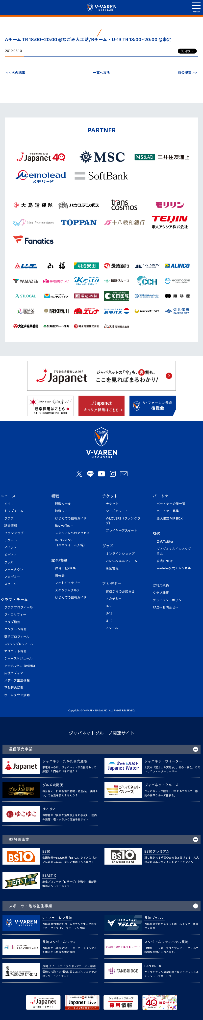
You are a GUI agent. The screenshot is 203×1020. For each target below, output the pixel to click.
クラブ (9, 518)
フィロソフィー (15, 614)
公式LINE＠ (164, 561)
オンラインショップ (120, 553)
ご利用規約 (161, 585)
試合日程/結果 (65, 568)
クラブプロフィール (18, 607)
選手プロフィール (16, 636)
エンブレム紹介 (15, 629)
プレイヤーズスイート (121, 530)
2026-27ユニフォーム (121, 561)
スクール (10, 584)
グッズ (8, 562)
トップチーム (13, 511)
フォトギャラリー (67, 582)
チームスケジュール (18, 658)
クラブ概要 (12, 622)
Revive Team (64, 525)
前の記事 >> (187, 72)
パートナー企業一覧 (170, 503)
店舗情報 (112, 568)
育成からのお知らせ (120, 591)
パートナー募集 (167, 511)
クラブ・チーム (14, 600)
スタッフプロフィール (18, 643)
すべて (9, 503)
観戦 (55, 496)
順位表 (60, 575)
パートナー (163, 496)
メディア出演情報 (17, 680)
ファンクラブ (14, 533)
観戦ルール (63, 503)
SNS (156, 534)
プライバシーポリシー (169, 600)
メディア (10, 554)
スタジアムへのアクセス (72, 533)
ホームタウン (13, 569)
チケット (10, 540)
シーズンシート (117, 511)
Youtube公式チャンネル (173, 568)
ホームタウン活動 (17, 695)
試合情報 (10, 525)
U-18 (109, 606)
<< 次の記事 (15, 72)
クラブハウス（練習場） (20, 666)
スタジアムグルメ (67, 590)
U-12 (109, 620)
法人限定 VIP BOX (169, 518)
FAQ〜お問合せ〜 (165, 607)
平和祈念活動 (14, 687)
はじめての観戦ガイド (71, 518)
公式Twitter (164, 541)
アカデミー (12, 577)
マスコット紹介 (15, 651)
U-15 (109, 613)
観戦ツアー (63, 511)
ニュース (8, 496)
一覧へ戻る (101, 72)
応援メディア (13, 673)
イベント (10, 547)
